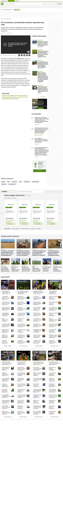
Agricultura (9, 18)
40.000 (51, 218)
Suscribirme (39, 170)
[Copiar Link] (29, 55)
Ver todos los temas (7, 346)
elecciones (4, 184)
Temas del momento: (7, 9)
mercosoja (14, 181)
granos (3, 181)
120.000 (24, 218)
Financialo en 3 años (23, 222)
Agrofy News (3, 18)
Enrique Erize (26, 181)
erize (20, 181)
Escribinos (41, 108)
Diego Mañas (3, 33)
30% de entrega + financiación (9, 222)
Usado (7, 209)
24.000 (37, 218)
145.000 (10, 218)
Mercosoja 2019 (12, 184)
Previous (2, 213)
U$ (7, 218)
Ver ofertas (28, 195)
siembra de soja (35, 181)
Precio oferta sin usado (10, 220)
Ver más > (43, 96)
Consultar (11, 223)
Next (60, 213)
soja (8, 181)
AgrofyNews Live (17, 9)
